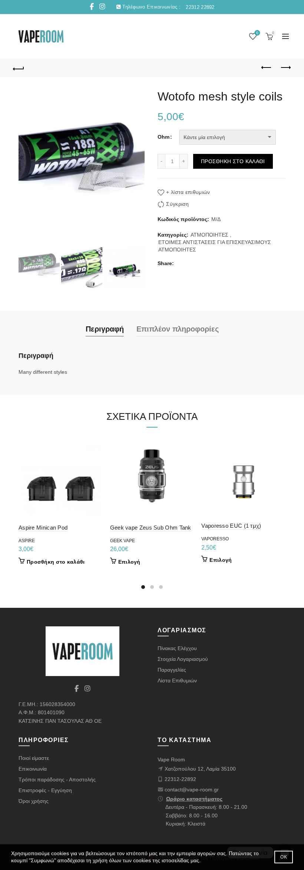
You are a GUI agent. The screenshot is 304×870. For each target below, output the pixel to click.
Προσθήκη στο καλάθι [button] (56, 562)
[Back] (19, 67)
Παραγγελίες (172, 670)
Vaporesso (215, 538)
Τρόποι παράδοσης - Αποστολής (57, 779)
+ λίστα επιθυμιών (188, 192)
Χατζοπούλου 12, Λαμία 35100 (200, 769)
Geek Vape (122, 540)
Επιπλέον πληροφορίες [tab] (177, 329)
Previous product (267, 67)
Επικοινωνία (33, 769)
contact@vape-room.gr (192, 789)
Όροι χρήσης (34, 801)
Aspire (27, 540)
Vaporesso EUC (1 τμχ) (231, 526)
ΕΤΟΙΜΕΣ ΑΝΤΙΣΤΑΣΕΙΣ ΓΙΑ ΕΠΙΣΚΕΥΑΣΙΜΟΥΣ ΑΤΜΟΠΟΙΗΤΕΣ (214, 246)
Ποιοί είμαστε (34, 758)
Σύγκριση (177, 204)
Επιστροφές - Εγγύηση (45, 790)
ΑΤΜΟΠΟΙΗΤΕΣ (209, 235)
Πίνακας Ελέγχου (177, 648)
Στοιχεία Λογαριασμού (183, 659)
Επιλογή (129, 562)
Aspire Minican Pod (43, 527)
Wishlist (257, 33)
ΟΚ (283, 857)
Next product (285, 67)
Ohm (163, 137)
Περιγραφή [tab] (105, 329)
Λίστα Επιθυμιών (177, 680)
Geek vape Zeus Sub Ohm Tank (150, 527)
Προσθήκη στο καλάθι (233, 161)
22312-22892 (180, 779)
